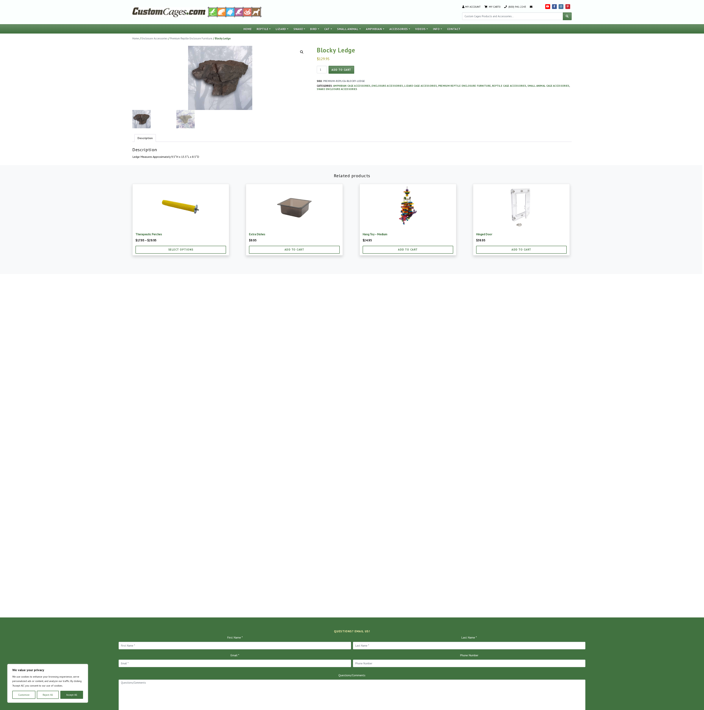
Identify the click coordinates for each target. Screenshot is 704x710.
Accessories (398, 29)
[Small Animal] (257, 12)
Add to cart (341, 69)
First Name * (235, 637)
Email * (234, 655)
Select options (180, 249)
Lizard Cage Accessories (420, 85)
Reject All (48, 694)
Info (436, 29)
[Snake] (247, 12)
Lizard (281, 29)
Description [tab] (145, 138)
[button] (301, 52)
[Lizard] (212, 12)
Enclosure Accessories (155, 38)
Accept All (71, 694)
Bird (313, 29)
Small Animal (348, 29)
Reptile (262, 29)
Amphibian (374, 29)
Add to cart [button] (294, 249)
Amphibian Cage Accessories (352, 85)
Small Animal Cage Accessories (548, 85)
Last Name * (469, 637)
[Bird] (239, 12)
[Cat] (221, 12)
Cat (327, 29)
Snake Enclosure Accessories (337, 89)
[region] (47, 683)
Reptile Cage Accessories (509, 85)
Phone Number (469, 655)
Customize (24, 694)
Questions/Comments (351, 675)
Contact (454, 29)
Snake (298, 29)
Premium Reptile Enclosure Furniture (191, 38)
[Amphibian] (230, 12)
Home (247, 29)
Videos (420, 29)
